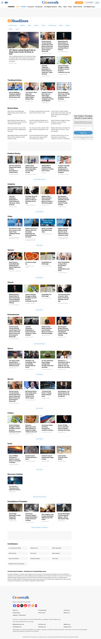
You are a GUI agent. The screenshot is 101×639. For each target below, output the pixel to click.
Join (79, 2)
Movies (68, 25)
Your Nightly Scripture (50, 6)
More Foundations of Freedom (39, 527)
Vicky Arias (55, 558)
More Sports (39, 374)
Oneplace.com (67, 627)
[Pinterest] (18, 605)
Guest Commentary (14, 558)
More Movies (39, 408)
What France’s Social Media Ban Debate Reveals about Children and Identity (17, 113)
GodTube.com (42, 624)
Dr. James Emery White (15, 548)
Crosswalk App (42, 610)
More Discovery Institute (39, 496)
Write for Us (67, 612)
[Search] (6, 2)
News (60, 6)
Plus (17, 6)
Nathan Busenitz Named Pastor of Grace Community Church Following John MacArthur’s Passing (17, 122)
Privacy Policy (16, 612)
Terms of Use (41, 612)
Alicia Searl (33, 553)
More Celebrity (39, 211)
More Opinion (39, 277)
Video (65, 6)
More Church (39, 309)
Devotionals (39, 6)
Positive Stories (13, 25)
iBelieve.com (67, 624)
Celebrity (22, 25)
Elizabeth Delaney (35, 558)
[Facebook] (14, 605)
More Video (39, 245)
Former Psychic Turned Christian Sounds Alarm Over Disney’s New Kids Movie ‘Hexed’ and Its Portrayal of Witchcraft (61, 114)
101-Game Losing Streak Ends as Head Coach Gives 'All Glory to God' (39, 112)
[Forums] (32, 605)
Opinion (36, 25)
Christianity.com (17, 627)
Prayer (70, 6)
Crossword (30, 6)
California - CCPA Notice (19, 615)
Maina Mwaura (56, 553)
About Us (15, 610)
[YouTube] (25, 605)
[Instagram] (29, 605)
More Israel (39, 469)
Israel (17, 29)
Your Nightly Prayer (89, 6)
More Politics (39, 439)
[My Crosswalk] (89, 2)
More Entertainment (39, 343)
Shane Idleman (12, 553)
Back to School (77, 6)
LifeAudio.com (42, 627)
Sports (61, 25)
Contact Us (67, 610)
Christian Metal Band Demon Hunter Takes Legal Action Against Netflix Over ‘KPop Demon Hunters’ (38, 137)
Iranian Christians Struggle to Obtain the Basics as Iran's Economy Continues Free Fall (60, 122)
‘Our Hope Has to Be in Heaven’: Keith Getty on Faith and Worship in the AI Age (39, 129)
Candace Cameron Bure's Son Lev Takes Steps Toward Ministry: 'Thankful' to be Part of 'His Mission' (60, 137)
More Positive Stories (39, 179)
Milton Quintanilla (56, 548)
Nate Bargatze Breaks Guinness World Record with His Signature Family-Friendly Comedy (17, 137)
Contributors (13, 544)
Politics (11, 29)
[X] (21, 605)
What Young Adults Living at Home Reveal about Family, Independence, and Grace (17, 129)
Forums (23, 6)
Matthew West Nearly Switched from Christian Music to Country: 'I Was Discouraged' (60, 129)
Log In (97, 2)
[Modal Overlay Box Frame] (83, 127)
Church (43, 25)
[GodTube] (36, 605)
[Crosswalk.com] (50, 2)
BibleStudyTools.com (18, 624)
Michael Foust (34, 548)
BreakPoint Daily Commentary (16, 563)
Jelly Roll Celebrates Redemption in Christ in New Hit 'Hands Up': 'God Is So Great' (39, 122)
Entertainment (52, 25)
